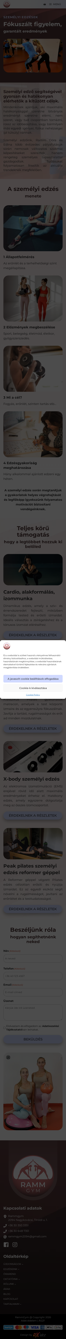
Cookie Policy (33, 695)
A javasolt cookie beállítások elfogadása (33, 678)
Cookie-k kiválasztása (33, 688)
